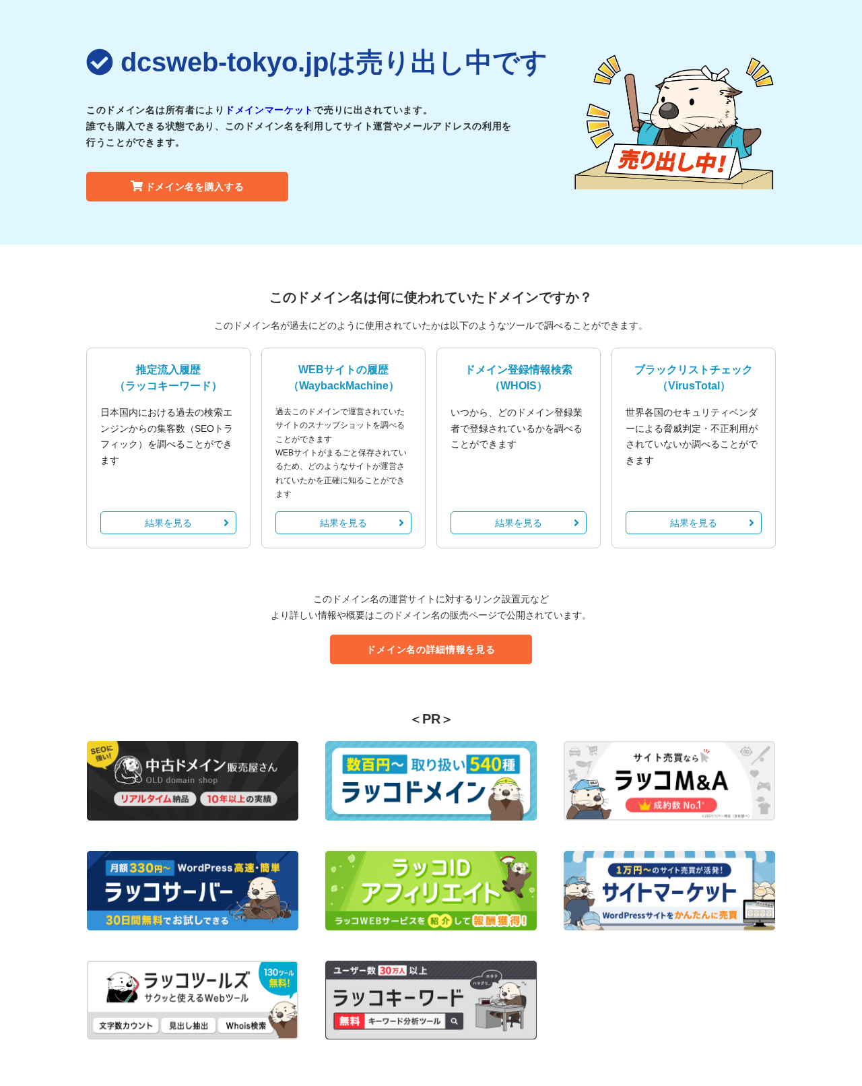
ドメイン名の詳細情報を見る (430, 649)
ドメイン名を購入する (194, 186)
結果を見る (168, 522)
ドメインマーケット (269, 109)
